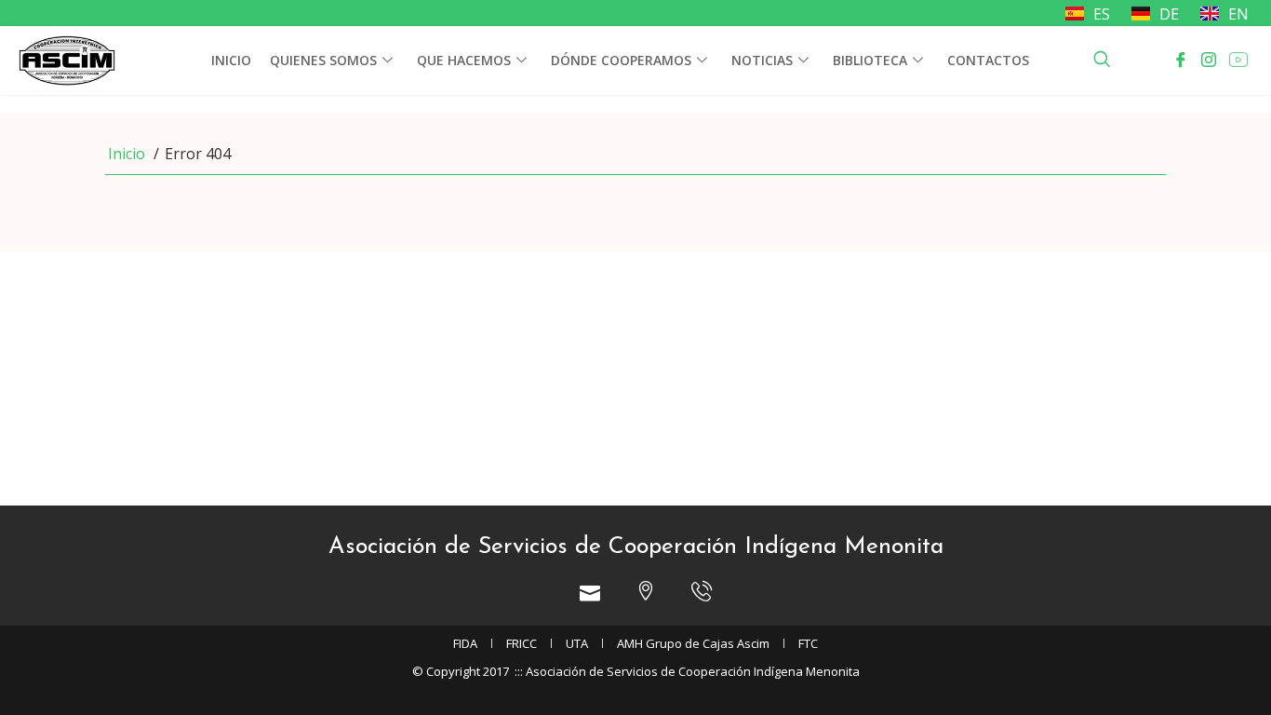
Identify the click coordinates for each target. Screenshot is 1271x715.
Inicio (231, 60)
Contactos (988, 60)
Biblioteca (870, 60)
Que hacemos (464, 60)
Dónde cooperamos (621, 60)
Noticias (762, 60)
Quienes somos (323, 60)
